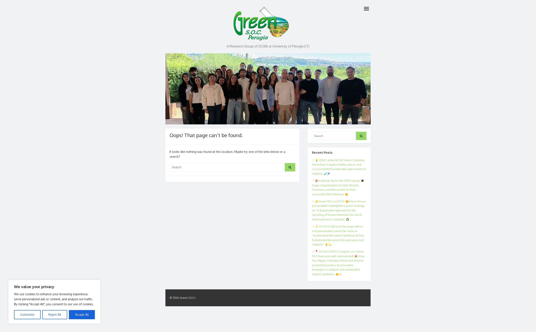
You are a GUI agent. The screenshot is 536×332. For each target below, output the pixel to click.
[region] (54, 302)
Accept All (82, 314)
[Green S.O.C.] (262, 22)
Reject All (54, 314)
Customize (27, 314)
